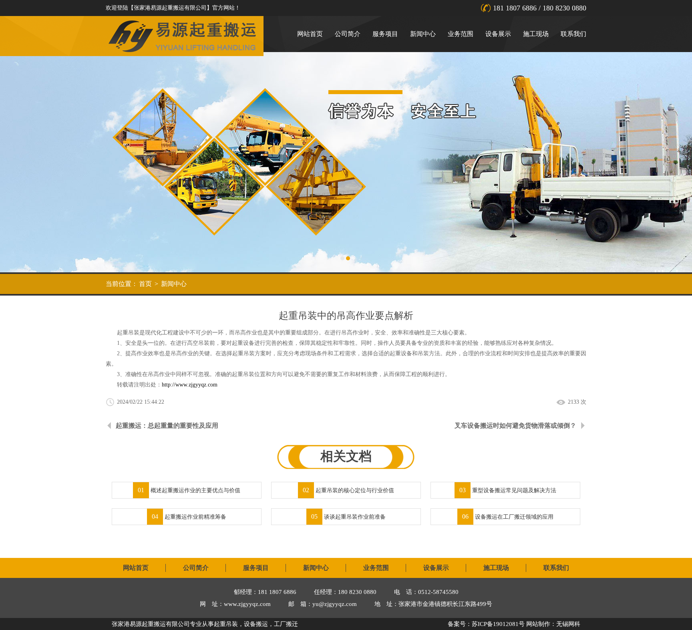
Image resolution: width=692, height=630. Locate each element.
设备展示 (498, 33)
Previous (14, 162)
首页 (145, 283)
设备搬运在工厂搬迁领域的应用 (507, 517)
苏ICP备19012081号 (498, 624)
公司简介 (347, 33)
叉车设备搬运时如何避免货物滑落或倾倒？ (515, 425)
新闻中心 (423, 33)
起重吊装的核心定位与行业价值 (348, 490)
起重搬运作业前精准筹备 (189, 517)
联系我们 (573, 33)
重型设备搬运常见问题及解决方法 (507, 490)
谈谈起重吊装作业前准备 (348, 517)
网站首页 (310, 33)
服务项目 (385, 33)
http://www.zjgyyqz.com (189, 385)
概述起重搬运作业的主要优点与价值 (189, 490)
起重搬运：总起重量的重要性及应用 (167, 425)
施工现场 (536, 33)
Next (678, 162)
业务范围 (460, 33)
